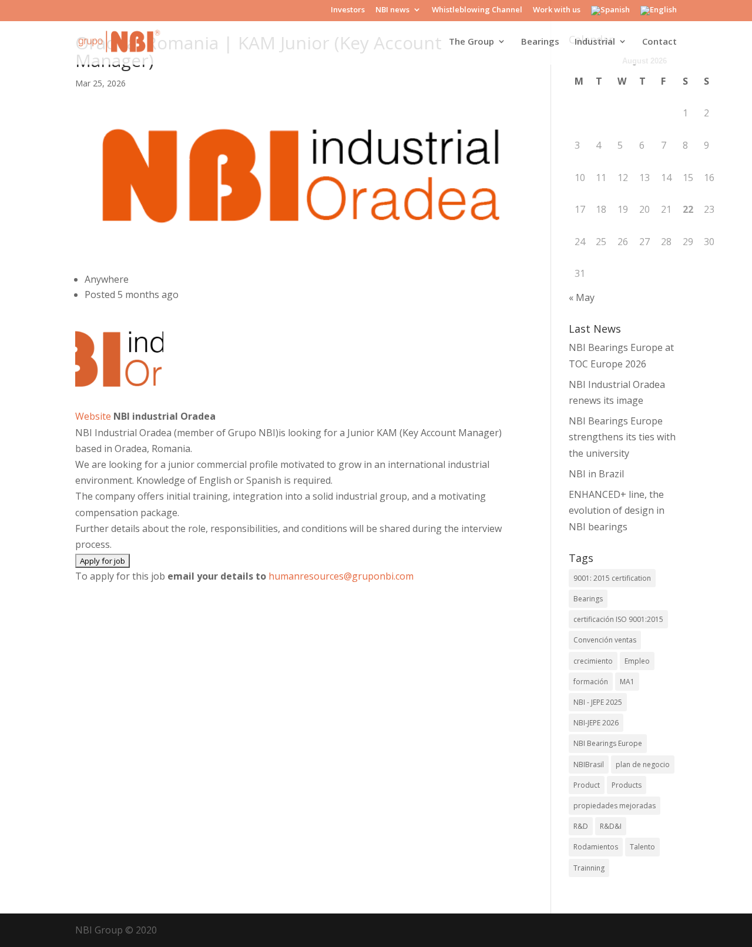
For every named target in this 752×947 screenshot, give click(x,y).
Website (93, 416)
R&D (580, 826)
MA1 (627, 682)
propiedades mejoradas (614, 806)
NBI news (392, 10)
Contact (659, 42)
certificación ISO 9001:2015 (618, 619)
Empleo (637, 661)
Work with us (556, 10)
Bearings (540, 42)
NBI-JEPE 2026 (596, 723)
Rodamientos (595, 847)
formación (590, 682)
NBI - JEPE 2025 (597, 702)
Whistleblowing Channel (477, 10)
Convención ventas (604, 640)
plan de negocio (643, 764)
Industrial (595, 42)
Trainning (589, 868)
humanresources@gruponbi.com (341, 576)
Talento (642, 847)
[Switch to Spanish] (610, 13)
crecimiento (593, 661)
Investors (348, 10)
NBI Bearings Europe (607, 743)
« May (582, 297)
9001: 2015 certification (612, 578)
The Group (471, 42)
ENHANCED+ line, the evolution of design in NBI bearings (616, 510)
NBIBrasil (588, 764)
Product (586, 785)
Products (627, 785)
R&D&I (611, 826)
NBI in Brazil (596, 473)
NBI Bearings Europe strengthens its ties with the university (622, 436)
